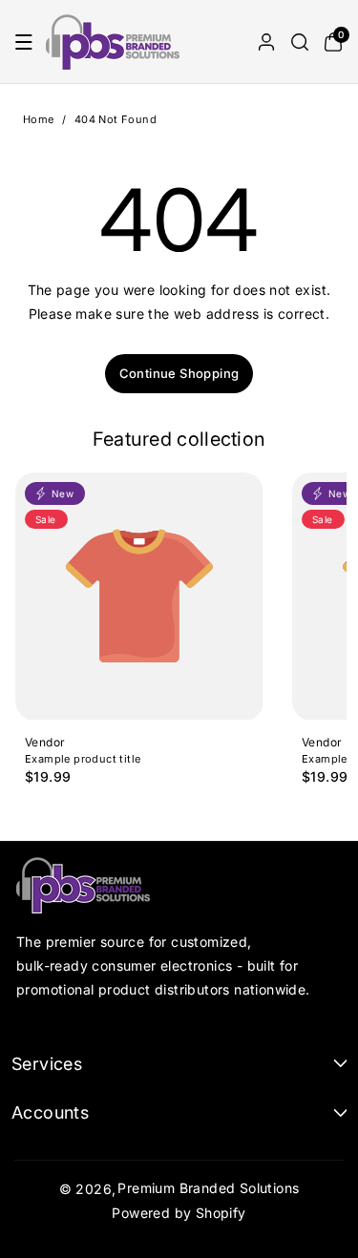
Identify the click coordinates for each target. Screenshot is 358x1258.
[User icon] (266, 41)
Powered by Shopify (178, 1213)
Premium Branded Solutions (208, 1188)
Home (38, 119)
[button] (24, 42)
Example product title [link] (82, 759)
